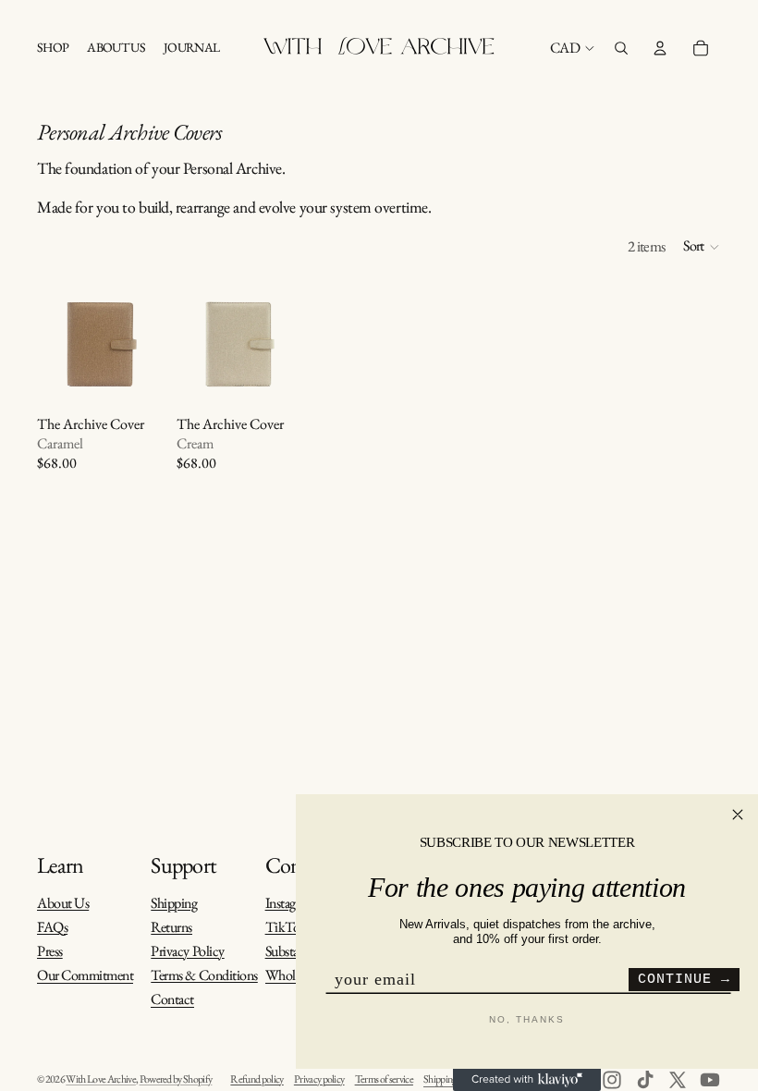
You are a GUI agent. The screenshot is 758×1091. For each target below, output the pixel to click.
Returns (171, 927)
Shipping (174, 903)
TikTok (286, 927)
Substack (288, 951)
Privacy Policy (187, 951)
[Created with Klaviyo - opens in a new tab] (527, 1080)
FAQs (52, 927)
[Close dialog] (738, 814)
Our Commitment (85, 976)
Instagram (290, 903)
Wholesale (292, 976)
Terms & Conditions (204, 975)
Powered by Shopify (176, 1079)
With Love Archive (101, 1079)
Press (50, 951)
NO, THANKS (527, 1019)
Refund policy (256, 1079)
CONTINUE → (684, 979)
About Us (63, 903)
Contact (172, 1000)
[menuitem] (52, 48)
